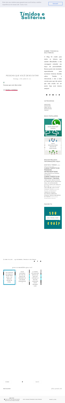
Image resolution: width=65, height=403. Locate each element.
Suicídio (46, 184)
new (7, 381)
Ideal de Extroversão (51, 183)
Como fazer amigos (50, 180)
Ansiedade (47, 104)
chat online (47, 187)
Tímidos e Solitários (11, 90)
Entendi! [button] (55, 3)
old (37, 381)
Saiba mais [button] (23, 4)
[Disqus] (22, 310)
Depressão (47, 105)
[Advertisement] (32, 32)
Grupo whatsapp (56, 181)
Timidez (46, 110)
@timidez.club (58, 388)
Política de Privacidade (12, 399)
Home (12, 398)
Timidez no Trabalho (55, 184)
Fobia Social (48, 107)
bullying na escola (55, 186)
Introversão (48, 108)
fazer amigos (54, 196)
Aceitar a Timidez (50, 165)
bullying (47, 186)
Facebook (20, 259)
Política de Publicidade (12, 400)
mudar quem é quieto (50, 198)
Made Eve (52, 399)
